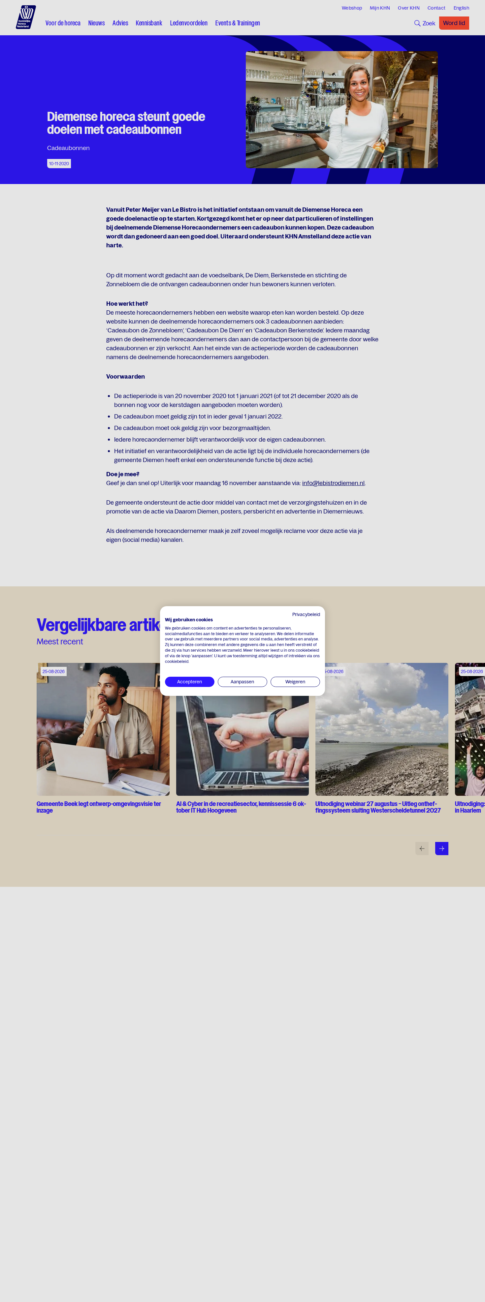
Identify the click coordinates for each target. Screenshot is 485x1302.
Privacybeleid (306, 614)
